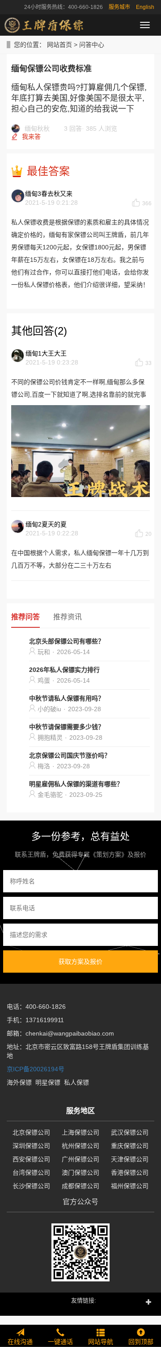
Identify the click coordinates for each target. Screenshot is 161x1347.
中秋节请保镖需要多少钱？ (66, 726)
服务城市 (119, 7)
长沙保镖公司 (31, 1186)
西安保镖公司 (31, 1159)
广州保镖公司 (80, 1159)
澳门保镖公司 (80, 1172)
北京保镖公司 (31, 1132)
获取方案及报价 (80, 961)
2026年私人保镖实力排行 (64, 669)
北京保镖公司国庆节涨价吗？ (69, 755)
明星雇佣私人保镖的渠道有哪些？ (76, 783)
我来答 (31, 136)
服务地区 (80, 1111)
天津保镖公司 (129, 1159)
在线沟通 (20, 1341)
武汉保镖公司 (129, 1132)
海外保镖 (19, 1082)
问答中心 (91, 44)
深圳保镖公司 (31, 1145)
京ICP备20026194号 (35, 1069)
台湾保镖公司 (31, 1172)
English (145, 7)
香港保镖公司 (129, 1172)
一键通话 (60, 1341)
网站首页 (59, 44)
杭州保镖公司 (80, 1145)
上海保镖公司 (80, 1132)
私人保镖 (76, 1082)
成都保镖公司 (80, 1186)
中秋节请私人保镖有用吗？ (66, 698)
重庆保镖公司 (129, 1145)
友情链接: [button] (83, 1300)
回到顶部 (140, 1341)
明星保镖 (47, 1082)
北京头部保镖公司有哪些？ (66, 641)
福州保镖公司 (129, 1186)
